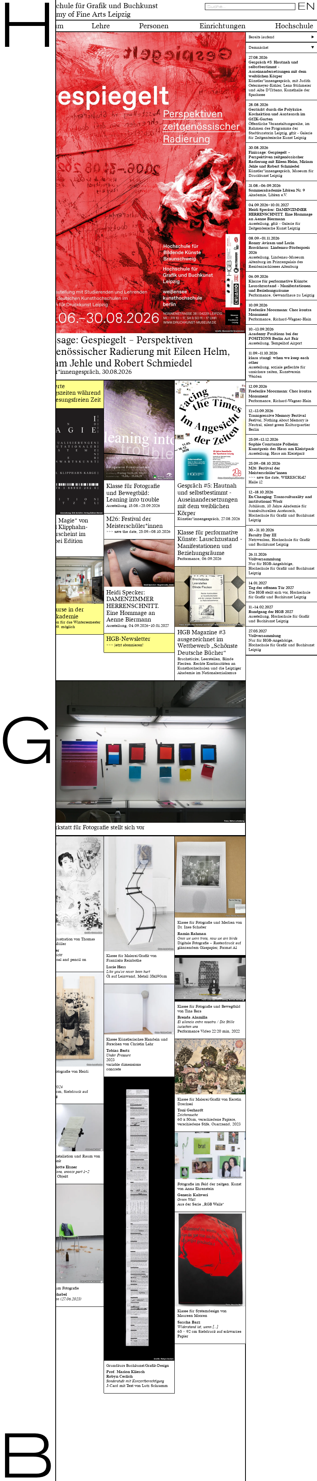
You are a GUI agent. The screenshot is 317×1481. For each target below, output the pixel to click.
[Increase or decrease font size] (287, 16)
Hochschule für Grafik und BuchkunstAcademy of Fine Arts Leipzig (97, 10)
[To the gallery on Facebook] (305, 16)
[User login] (299, 16)
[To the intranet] (293, 16)
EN (306, 6)
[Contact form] (312, 16)
